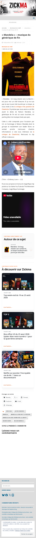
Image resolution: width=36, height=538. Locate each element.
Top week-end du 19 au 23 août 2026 (17, 296)
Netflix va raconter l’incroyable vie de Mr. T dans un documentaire (17, 375)
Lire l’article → (8, 307)
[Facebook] (6, 495)
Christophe (5, 512)
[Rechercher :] (18, 22)
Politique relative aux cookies (22, 530)
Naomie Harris (7, 421)
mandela (5, 414)
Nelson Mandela (19, 421)
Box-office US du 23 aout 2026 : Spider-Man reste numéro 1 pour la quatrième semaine (18, 336)
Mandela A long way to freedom (20, 414)
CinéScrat (18, 42)
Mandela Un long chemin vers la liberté (14, 417)
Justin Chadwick (19, 411)
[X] (9, 495)
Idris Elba (9, 411)
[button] (33, 18)
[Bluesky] (3, 495)
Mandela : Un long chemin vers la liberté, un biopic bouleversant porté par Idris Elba (19, 249)
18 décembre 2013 (8, 42)
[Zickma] (18, 15)
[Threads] (13, 495)
